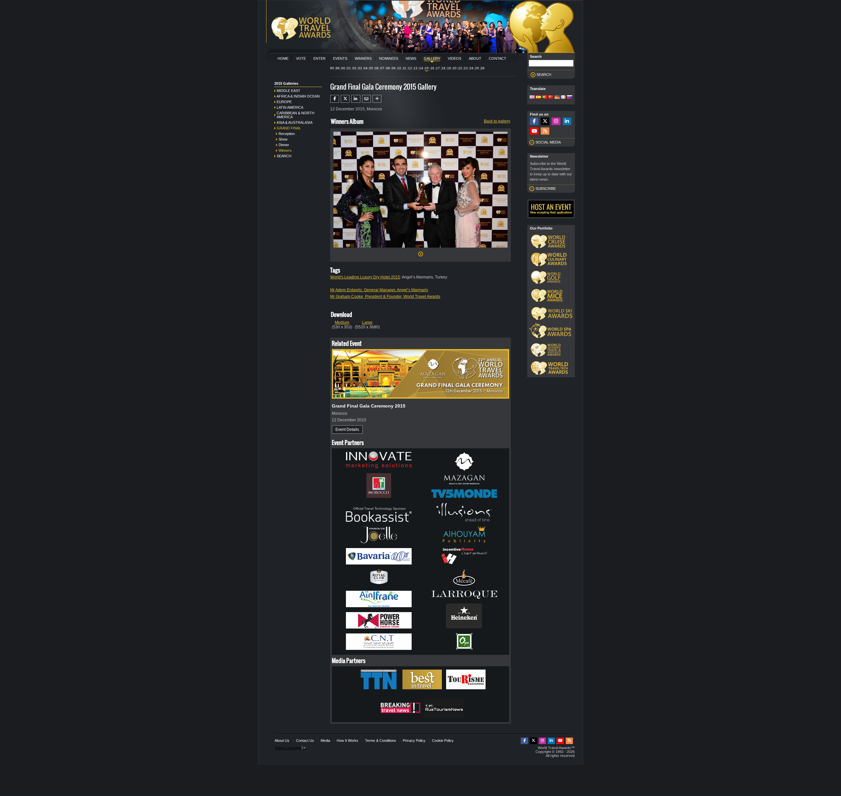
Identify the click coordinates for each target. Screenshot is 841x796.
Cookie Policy (443, 740)
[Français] (563, 97)
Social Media (548, 142)
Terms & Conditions (380, 740)
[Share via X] (345, 98)
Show (283, 139)
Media (325, 740)
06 (377, 68)
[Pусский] (569, 97)
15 (427, 68)
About (475, 58)
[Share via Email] (366, 98)
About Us (282, 740)
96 (338, 68)
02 (354, 68)
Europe (284, 102)
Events (340, 58)
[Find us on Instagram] (556, 121)
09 (394, 68)
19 (449, 68)
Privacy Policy (414, 740)
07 (382, 68)
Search (284, 156)
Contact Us (305, 740)
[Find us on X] (545, 121)
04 (366, 68)
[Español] (538, 97)
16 (432, 68)
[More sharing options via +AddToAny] (377, 98)
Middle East (288, 91)
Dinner (284, 145)
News (411, 58)
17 (438, 68)
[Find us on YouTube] (534, 131)
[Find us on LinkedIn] (567, 121)
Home (283, 58)
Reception (287, 134)
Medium (342, 322)
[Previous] (420, 256)
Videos (454, 58)
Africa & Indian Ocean (298, 96)
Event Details (347, 429)
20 (455, 68)
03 (360, 68)
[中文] (551, 97)
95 (332, 68)
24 (471, 68)
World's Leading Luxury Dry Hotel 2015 (365, 277)
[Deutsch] (557, 97)
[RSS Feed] (545, 131)
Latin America (290, 107)
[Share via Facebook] (334, 98)
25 (477, 68)
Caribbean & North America (295, 115)
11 (404, 68)
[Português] (544, 97)
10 (399, 68)
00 (343, 68)
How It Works (347, 740)
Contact (497, 58)
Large (367, 322)
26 (483, 68)
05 (371, 68)
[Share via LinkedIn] (356, 98)
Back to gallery (497, 121)
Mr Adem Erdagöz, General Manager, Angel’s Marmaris (379, 290)
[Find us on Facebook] (534, 121)
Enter (319, 58)
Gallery (432, 58)
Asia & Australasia (294, 122)
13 (416, 68)
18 (443, 68)
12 (410, 68)
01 (349, 68)
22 (460, 68)
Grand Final (289, 128)
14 (421, 68)
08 (388, 68)
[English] (532, 97)
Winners (363, 58)
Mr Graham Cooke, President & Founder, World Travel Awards (385, 296)
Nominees (388, 58)
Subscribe (545, 188)
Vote (301, 58)
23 (466, 68)
